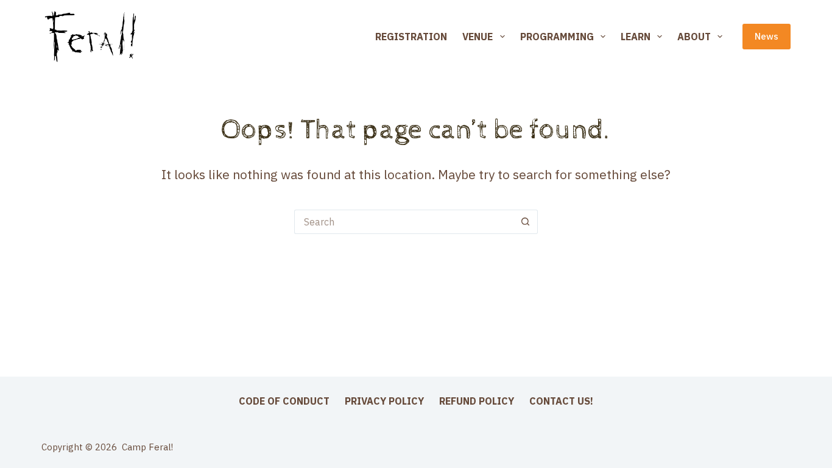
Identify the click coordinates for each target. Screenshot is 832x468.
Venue (477, 36)
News (766, 36)
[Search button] (525, 222)
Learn (635, 36)
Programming (557, 36)
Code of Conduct (284, 401)
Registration (411, 36)
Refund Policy (476, 401)
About (694, 36)
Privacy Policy (384, 401)
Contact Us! (561, 401)
